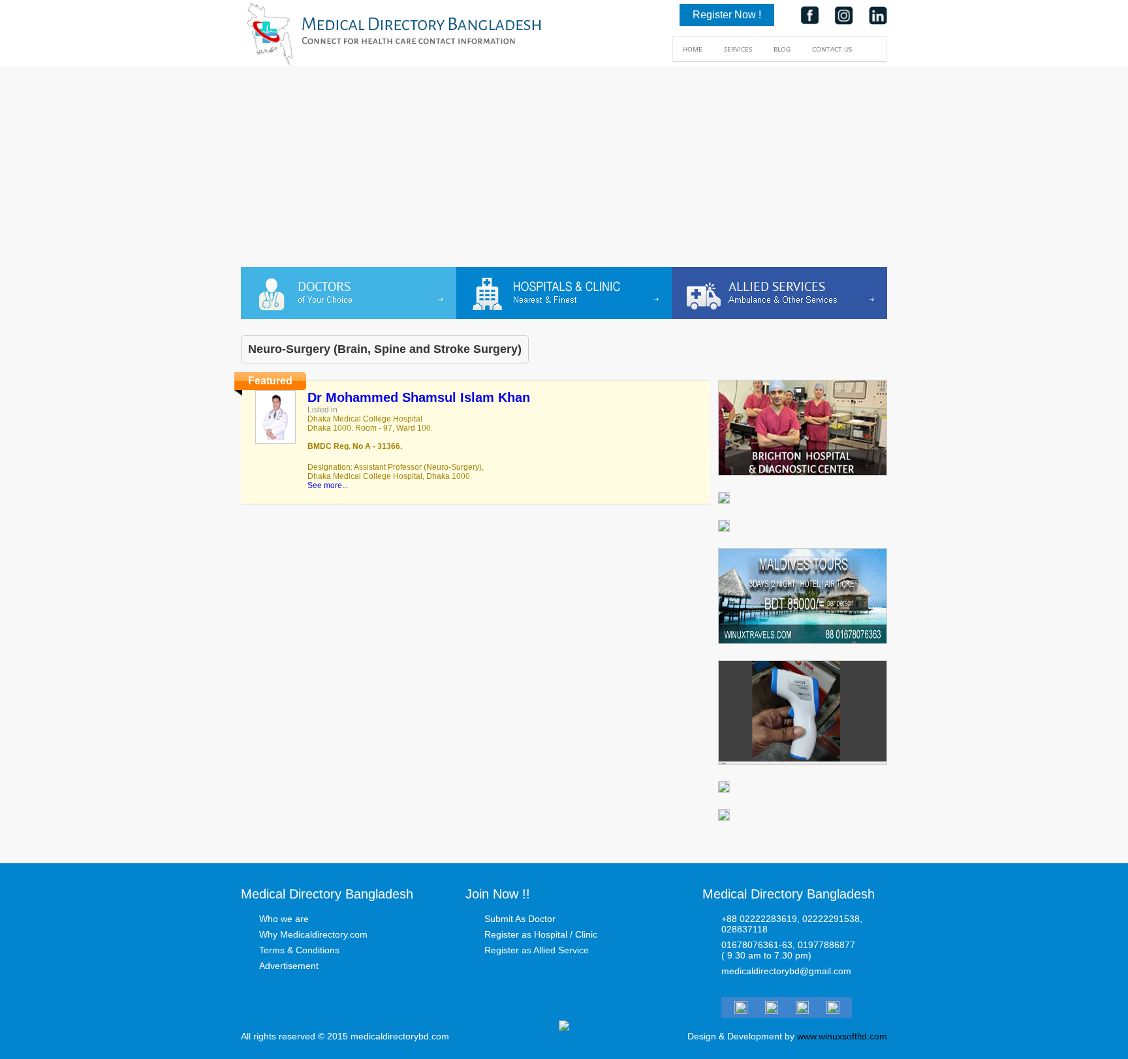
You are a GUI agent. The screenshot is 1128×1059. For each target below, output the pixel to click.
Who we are (284, 918)
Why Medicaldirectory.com (313, 934)
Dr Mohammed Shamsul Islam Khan (418, 397)
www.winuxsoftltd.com (842, 1036)
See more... (327, 485)
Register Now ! (727, 14)
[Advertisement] (564, 169)
